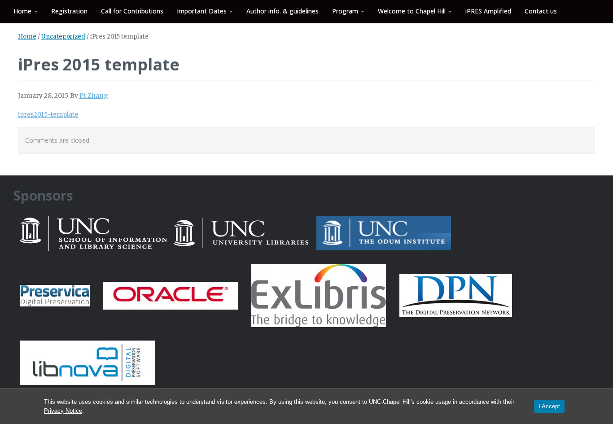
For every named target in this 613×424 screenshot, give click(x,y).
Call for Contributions (132, 11)
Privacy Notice (63, 410)
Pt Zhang (93, 96)
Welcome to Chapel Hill (412, 11)
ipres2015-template (48, 114)
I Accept (549, 406)
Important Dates (202, 11)
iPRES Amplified (488, 11)
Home (23, 11)
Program (346, 11)
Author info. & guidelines (282, 11)
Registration (69, 11)
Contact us (541, 11)
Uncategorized (63, 36)
